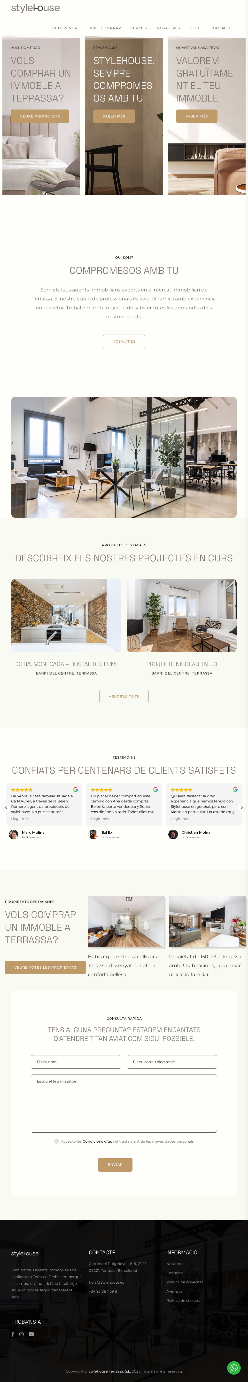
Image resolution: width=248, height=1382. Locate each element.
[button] (241, 807)
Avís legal (174, 1291)
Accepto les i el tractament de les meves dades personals (127, 1141)
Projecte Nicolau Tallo (181, 664)
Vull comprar (105, 28)
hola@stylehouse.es (106, 1282)
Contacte (221, 28)
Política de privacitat (184, 1282)
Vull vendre (66, 28)
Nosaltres (168, 28)
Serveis (139, 28)
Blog (195, 28)
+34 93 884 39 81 (103, 1291)
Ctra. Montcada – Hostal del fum (66, 664)
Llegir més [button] (20, 819)
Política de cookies (183, 1300)
